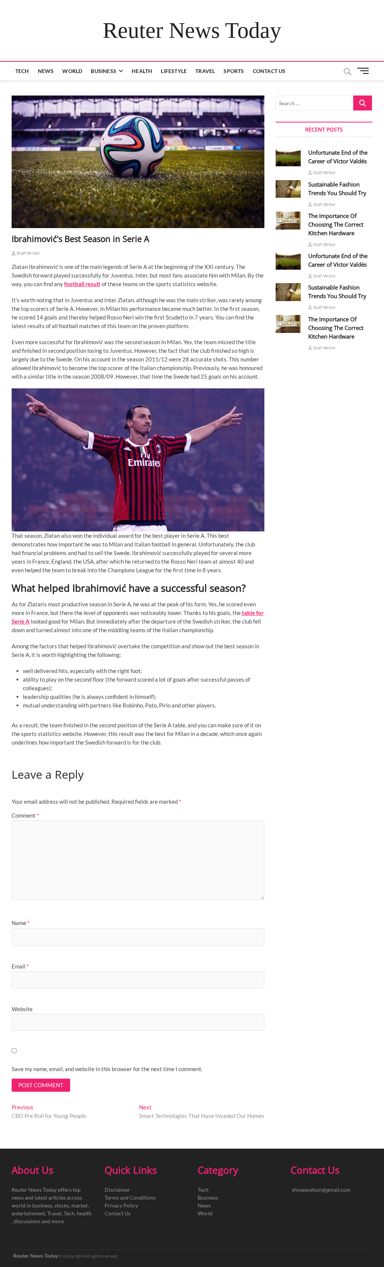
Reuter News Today (192, 30)
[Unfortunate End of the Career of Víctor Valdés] (288, 157)
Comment (25, 815)
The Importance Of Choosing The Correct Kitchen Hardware (335, 224)
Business (103, 71)
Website (22, 1009)
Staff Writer (28, 253)
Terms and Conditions (130, 1197)
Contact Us (269, 71)
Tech (22, 71)
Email (20, 966)
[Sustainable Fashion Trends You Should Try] (288, 189)
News (46, 71)
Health (142, 71)
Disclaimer (117, 1189)
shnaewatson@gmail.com (321, 1189)
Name (21, 922)
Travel (205, 71)
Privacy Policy (121, 1205)
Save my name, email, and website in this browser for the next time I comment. (107, 1069)
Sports (234, 71)
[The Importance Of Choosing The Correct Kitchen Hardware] (288, 221)
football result (82, 284)
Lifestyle (174, 71)
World (72, 71)
